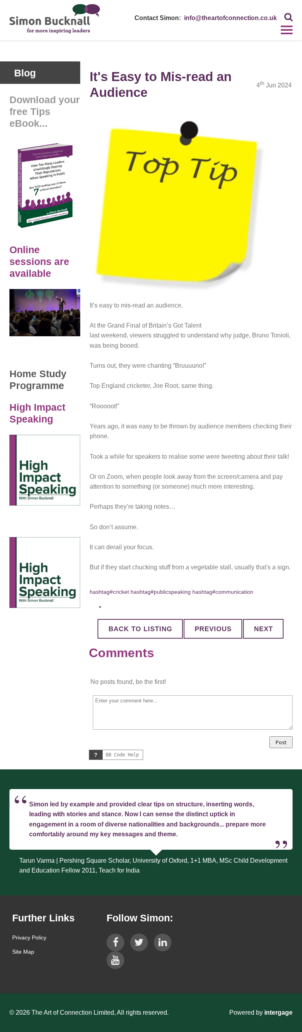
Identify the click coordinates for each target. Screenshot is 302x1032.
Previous (213, 629)
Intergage (278, 1012)
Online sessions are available (39, 261)
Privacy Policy (29, 937)
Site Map (23, 952)
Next (263, 629)
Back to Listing (140, 629)
